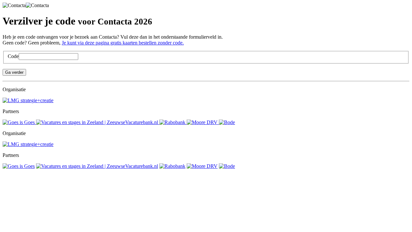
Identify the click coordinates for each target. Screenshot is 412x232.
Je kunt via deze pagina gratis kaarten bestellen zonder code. (123, 42)
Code (13, 56)
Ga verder (14, 72)
